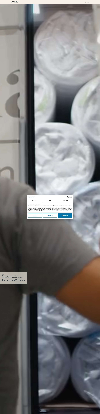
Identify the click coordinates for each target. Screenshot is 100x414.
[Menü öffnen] (88, 2)
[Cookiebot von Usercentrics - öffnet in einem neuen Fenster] (67, 197)
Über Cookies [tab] (65, 200)
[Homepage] (15, 2)
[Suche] (85, 2)
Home (3, 274)
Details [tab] (50, 200)
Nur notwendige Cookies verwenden (35, 215)
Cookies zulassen (65, 215)
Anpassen (49, 215)
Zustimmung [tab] (34, 200)
